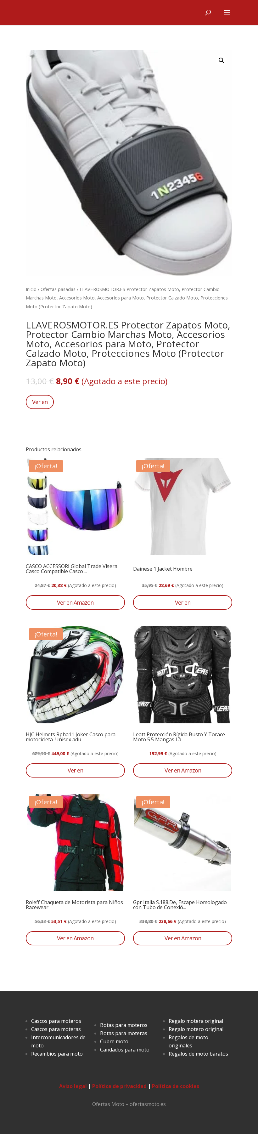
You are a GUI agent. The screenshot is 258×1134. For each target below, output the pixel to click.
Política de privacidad (119, 1086)
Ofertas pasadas (58, 289)
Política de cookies (175, 1086)
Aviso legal (73, 1086)
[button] (221, 60)
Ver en (40, 402)
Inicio (31, 289)
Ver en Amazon (75, 602)
